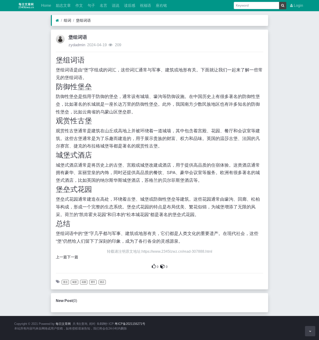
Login (298, 5)
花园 (84, 282)
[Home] (57, 20)
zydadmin (76, 45)
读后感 (129, 5)
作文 (78, 5)
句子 (91, 5)
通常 (93, 282)
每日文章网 (63, 324)
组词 (67, 20)
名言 (103, 5)
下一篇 (72, 257)
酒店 (102, 282)
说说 (115, 5)
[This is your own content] (162, 266)
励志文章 (63, 5)
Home (45, 5)
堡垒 (65, 282)
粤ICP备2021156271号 (130, 324)
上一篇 (61, 257)
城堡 (74, 282)
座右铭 (161, 5)
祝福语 (145, 5)
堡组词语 (83, 20)
